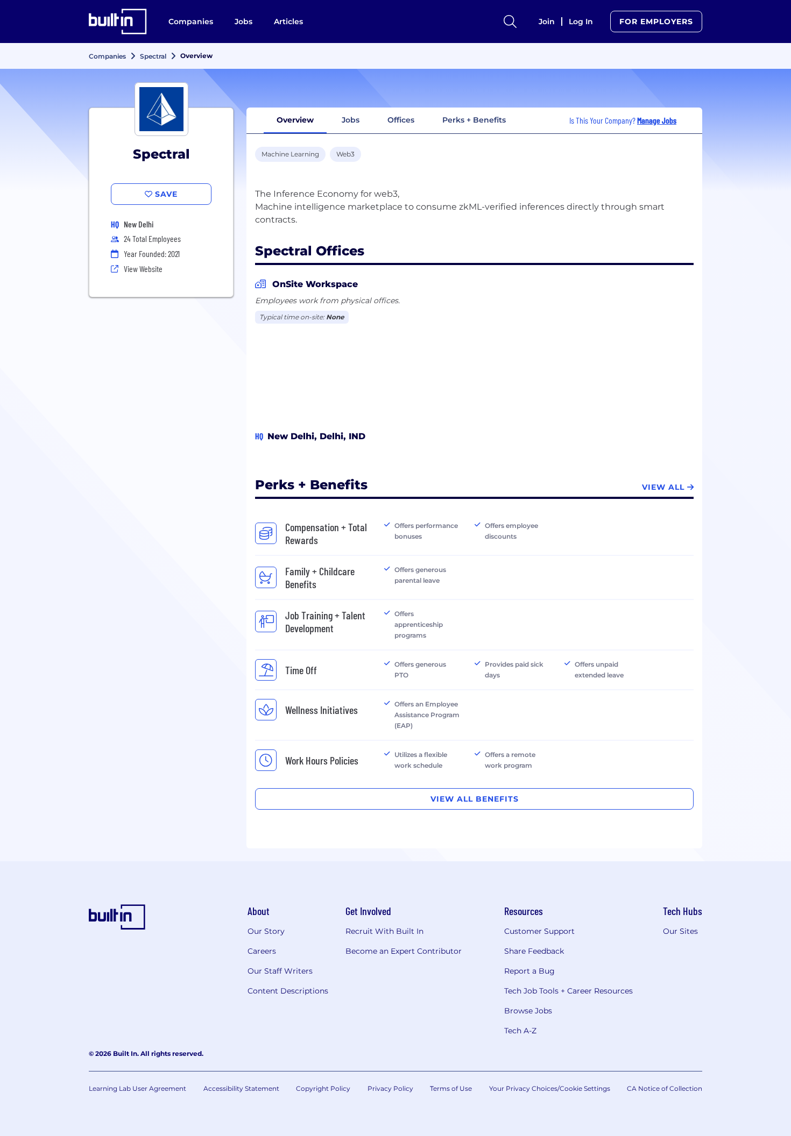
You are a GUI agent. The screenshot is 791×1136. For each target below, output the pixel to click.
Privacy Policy (390, 1088)
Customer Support (539, 931)
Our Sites (680, 931)
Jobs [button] (350, 120)
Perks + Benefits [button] (474, 120)
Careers (262, 951)
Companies (190, 21)
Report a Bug (529, 971)
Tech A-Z (520, 1030)
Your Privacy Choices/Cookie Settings (549, 1088)
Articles (288, 21)
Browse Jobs (528, 1011)
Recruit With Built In (384, 931)
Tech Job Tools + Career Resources (568, 991)
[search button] (510, 21)
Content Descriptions (288, 991)
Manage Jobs (656, 120)
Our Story (266, 931)
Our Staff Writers (280, 971)
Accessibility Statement (241, 1088)
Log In (581, 21)
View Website (143, 268)
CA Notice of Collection (664, 1088)
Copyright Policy (323, 1088)
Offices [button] (400, 120)
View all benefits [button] (474, 799)
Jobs (243, 21)
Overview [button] (295, 120)
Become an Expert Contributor (403, 951)
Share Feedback (534, 951)
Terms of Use (451, 1088)
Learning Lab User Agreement (137, 1088)
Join (547, 21)
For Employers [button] (656, 21)
